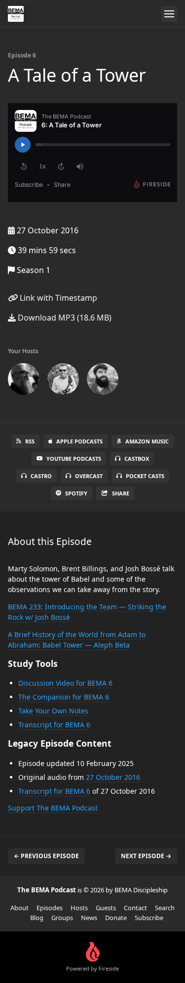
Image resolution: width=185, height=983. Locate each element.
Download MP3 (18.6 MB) (63, 317)
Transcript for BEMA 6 (54, 724)
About (19, 907)
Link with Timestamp (57, 297)
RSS (30, 441)
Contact (135, 907)
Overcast (89, 476)
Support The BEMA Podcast (53, 808)
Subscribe (149, 917)
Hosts (79, 907)
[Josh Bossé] (102, 381)
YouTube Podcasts (73, 458)
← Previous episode (46, 856)
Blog (36, 917)
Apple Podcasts (79, 441)
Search (165, 907)
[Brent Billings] (63, 381)
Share (120, 493)
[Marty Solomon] (23, 381)
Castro (41, 476)
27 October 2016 (113, 777)
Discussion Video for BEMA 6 (65, 683)
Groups (62, 917)
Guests (106, 907)
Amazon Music (147, 441)
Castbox (136, 458)
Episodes (50, 907)
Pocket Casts (145, 476)
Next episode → (146, 856)
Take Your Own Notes (53, 710)
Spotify (76, 493)
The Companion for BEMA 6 (63, 697)
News (89, 917)
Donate (116, 917)
